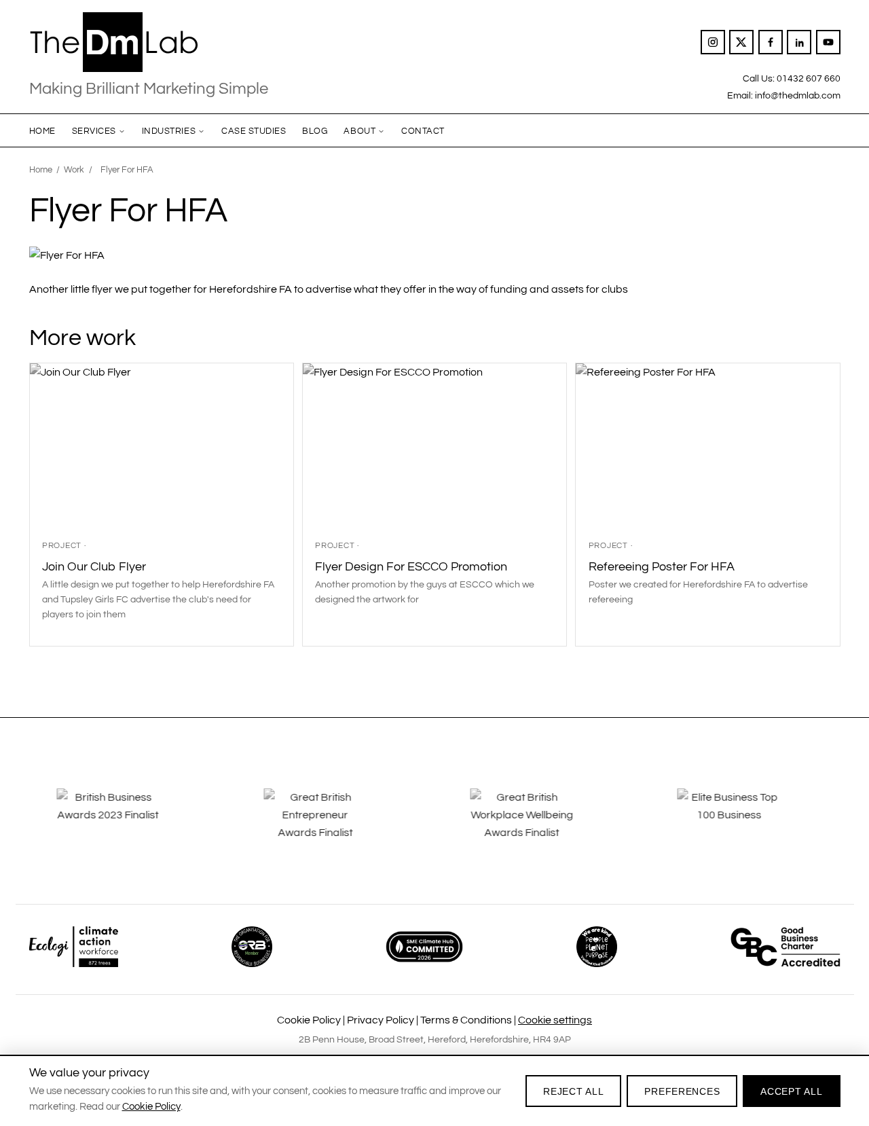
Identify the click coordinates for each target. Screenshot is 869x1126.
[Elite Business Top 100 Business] (745, 824)
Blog (314, 131)
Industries (169, 131)
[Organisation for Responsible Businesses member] (252, 946)
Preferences (682, 1091)
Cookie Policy (309, 1020)
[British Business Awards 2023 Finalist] (124, 824)
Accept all (791, 1091)
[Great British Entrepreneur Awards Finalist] (331, 824)
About (359, 131)
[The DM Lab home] (148, 42)
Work (74, 170)
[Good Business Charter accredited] (785, 946)
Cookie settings (555, 1020)
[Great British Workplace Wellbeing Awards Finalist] (538, 824)
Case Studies (253, 131)
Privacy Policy (380, 1020)
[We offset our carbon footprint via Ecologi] (73, 946)
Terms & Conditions (466, 1020)
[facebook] (770, 42)
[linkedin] (799, 42)
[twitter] (741, 42)
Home (42, 131)
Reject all (573, 1091)
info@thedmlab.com (797, 95)
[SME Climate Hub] (424, 946)
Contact (423, 131)
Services (94, 131)
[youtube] (828, 42)
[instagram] (713, 42)
